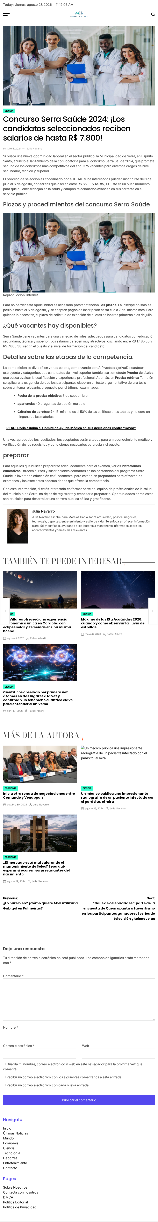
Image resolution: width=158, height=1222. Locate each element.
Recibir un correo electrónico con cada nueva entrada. (48, 1085)
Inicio (7, 1128)
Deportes (10, 1158)
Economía (10, 788)
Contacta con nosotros (20, 1192)
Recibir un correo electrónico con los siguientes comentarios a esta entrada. (64, 1077)
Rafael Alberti (38, 638)
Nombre (10, 1027)
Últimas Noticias (15, 1133)
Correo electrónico (19, 1046)
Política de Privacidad (19, 1207)
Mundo (8, 1138)
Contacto (10, 1168)
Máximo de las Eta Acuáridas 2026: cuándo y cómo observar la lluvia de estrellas (112, 623)
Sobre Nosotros (15, 1187)
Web (85, 1046)
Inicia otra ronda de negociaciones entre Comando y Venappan (39, 795)
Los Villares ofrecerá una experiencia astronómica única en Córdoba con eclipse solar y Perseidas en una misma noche (37, 625)
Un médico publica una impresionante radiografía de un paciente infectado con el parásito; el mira (118, 797)
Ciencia (9, 111)
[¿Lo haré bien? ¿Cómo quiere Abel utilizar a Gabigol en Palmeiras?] (5, 611)
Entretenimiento (15, 1163)
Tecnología (11, 1153)
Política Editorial (15, 1202)
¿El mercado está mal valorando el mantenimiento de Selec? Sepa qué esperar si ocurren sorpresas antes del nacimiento (36, 868)
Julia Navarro (34, 148)
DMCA (8, 1197)
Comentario (13, 976)
